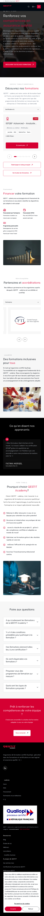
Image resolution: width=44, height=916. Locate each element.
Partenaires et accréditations (12, 796)
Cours (5, 784)
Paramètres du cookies (22, 903)
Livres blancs (7, 851)
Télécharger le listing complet (20, 165)
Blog (4, 840)
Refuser (30, 909)
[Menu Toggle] (39, 6)
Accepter (13, 909)
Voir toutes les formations (20, 173)
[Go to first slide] (25, 339)
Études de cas (7, 843)
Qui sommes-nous (8, 863)
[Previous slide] (9, 156)
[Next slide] (34, 156)
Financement (7, 792)
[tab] (15, 156)
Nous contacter (21, 733)
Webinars (6, 847)
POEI (4, 788)
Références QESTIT (9, 871)
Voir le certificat (25, 829)
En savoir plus (20, 145)
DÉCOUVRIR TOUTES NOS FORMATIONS (18, 64)
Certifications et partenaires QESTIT (14, 867)
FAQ (4, 799)
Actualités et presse (9, 855)
